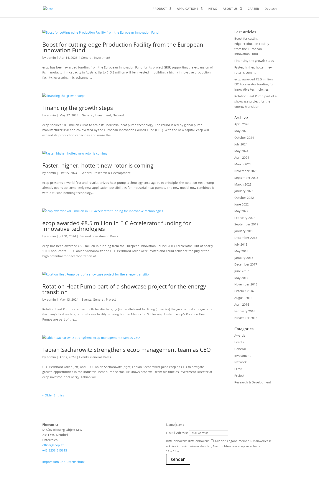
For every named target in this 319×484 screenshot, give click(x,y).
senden (178, 459)
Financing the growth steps (77, 108)
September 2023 (246, 178)
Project (111, 299)
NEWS (212, 9)
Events (86, 299)
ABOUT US (230, 9)
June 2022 (241, 204)
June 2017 (241, 271)
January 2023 (243, 191)
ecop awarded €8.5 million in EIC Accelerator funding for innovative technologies (116, 226)
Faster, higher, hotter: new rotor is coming (97, 165)
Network (119, 115)
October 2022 (244, 198)
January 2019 (243, 231)
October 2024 (244, 137)
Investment (102, 57)
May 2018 (241, 251)
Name (170, 424)
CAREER (253, 9)
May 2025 (241, 131)
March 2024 (243, 164)
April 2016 (241, 304)
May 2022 (241, 211)
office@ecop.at (53, 445)
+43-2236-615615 (54, 450)
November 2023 (245, 171)
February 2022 (244, 218)
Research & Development (112, 173)
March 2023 (243, 184)
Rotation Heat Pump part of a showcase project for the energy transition (124, 289)
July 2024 (240, 144)
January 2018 (243, 258)
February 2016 (244, 311)
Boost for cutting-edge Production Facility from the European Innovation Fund (122, 47)
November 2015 (245, 318)
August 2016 (243, 298)
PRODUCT (160, 9)
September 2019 (246, 224)
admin (51, 57)
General (86, 57)
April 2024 (241, 157)
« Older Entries (53, 395)
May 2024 (241, 151)
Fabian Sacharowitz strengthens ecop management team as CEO (126, 350)
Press (114, 236)
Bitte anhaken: (176, 441)
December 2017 (245, 264)
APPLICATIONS (187, 9)
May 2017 (241, 278)
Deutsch (271, 9)
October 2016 (244, 291)
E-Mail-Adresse (177, 433)
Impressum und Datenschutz (63, 462)
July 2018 (240, 244)
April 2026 (241, 124)
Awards (239, 335)
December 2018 (245, 238)
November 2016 (245, 284)
